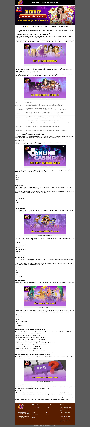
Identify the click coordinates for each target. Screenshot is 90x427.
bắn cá (41, 2)
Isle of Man (44, 40)
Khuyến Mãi (52, 2)
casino (37, 2)
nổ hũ (44, 2)
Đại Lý (57, 2)
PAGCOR (50, 40)
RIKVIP (33, 2)
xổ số (48, 2)
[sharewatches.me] (24, 2)
